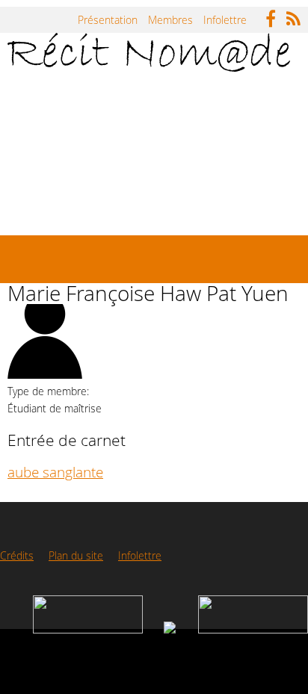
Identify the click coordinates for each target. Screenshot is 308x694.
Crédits (17, 555)
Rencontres (54, 206)
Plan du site (76, 555)
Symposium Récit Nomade (167, 152)
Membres (170, 20)
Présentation (108, 20)
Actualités (50, 152)
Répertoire (118, 97)
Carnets (194, 97)
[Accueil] (148, 52)
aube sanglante (55, 471)
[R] (297, 14)
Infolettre (225, 20)
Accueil (44, 97)
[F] (274, 14)
